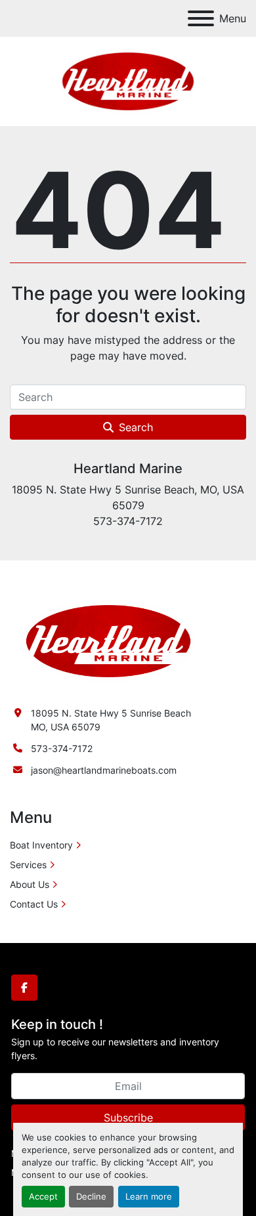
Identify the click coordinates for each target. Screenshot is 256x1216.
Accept (43, 1197)
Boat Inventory (41, 844)
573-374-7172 (62, 748)
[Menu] (201, 18)
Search (136, 427)
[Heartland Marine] (108, 640)
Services (28, 864)
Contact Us (34, 904)
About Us (29, 884)
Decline (91, 1197)
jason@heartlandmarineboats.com (104, 770)
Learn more (148, 1197)
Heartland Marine (128, 468)
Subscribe (128, 1117)
